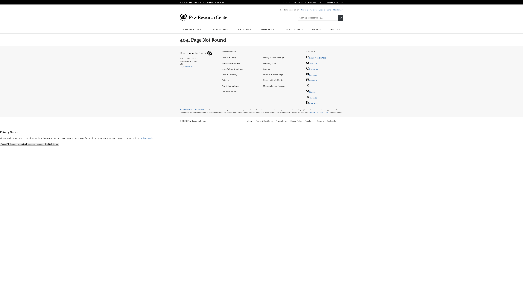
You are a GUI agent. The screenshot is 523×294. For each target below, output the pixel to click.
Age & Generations (230, 86)
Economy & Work (271, 63)
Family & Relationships (273, 57)
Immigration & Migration (233, 69)
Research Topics (192, 29)
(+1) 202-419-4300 (187, 67)
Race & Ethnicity (229, 74)
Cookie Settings (51, 144)
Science (266, 69)
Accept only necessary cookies (30, 144)
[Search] (340, 18)
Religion (225, 80)
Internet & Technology (273, 74)
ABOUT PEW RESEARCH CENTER (192, 110)
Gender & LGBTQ (229, 91)
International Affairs (231, 63)
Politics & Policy (229, 57)
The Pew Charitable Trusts (318, 112)
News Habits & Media (273, 80)
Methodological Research (274, 86)
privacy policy (147, 138)
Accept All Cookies (8, 144)
